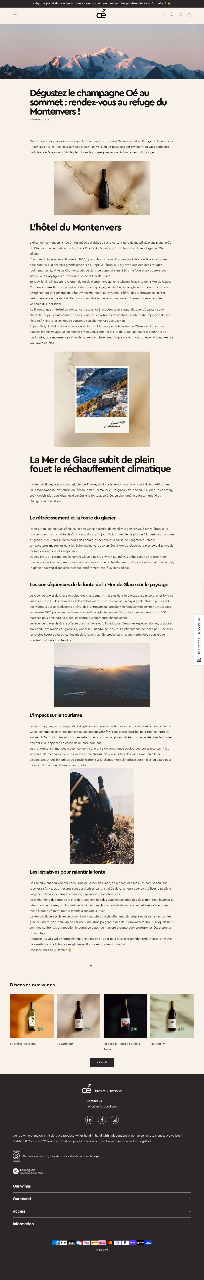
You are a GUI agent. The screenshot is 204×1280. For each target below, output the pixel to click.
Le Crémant (65, 1043)
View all (102, 1062)
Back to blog (104, 965)
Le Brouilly (157, 1043)
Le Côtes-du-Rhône (23, 1043)
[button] (14, 14)
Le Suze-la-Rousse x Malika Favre (122, 1046)
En (164, 14)
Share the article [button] (44, 131)
